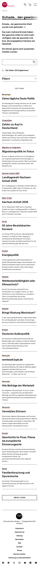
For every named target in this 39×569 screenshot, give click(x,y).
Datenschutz (19, 532)
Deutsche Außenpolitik (16, 333)
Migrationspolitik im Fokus (18, 151)
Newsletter (19, 539)
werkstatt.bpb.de (12, 359)
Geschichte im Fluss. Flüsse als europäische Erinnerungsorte (18, 441)
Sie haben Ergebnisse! (16, 70)
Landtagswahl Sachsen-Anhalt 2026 (16, 179)
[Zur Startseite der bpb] (8, 7)
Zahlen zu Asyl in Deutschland (12, 126)
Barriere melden (20, 554)
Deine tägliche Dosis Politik (18, 98)
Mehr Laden (19, 498)
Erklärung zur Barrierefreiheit (19, 558)
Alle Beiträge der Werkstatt (18, 385)
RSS (19, 543)
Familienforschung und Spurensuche (16, 474)
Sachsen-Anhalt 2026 (15, 202)
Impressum (19, 528)
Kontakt (19, 547)
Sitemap (19, 536)
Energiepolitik (10, 254)
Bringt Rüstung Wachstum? (18, 312)
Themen (4, 10)
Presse (19, 550)
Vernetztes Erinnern (14, 411)
